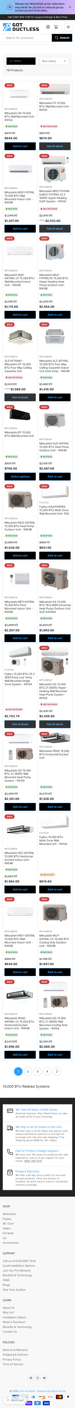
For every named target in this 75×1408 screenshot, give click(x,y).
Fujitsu (44, 502)
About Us (9, 1307)
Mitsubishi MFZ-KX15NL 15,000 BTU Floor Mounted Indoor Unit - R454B (20, 607)
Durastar (8, 1233)
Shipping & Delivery (15, 1354)
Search (64, 37)
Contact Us (10, 1331)
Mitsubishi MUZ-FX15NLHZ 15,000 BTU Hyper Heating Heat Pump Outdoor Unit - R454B (53, 281)
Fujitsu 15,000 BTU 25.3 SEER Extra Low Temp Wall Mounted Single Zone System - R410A (20, 679)
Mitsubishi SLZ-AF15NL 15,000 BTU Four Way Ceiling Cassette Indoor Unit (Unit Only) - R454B (54, 366)
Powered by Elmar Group (51, 1391)
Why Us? (8, 1312)
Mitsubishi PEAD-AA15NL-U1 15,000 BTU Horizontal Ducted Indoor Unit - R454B (19, 1023)
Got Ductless (27, 1391)
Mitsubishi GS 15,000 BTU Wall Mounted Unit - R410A (20, 117)
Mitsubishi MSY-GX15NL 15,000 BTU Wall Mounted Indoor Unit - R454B (20, 941)
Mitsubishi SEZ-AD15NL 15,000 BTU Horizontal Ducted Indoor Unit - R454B (19, 858)
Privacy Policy (12, 1359)
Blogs (6, 1285)
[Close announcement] (70, 7)
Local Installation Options (19, 1265)
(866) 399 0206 (33, 1160)
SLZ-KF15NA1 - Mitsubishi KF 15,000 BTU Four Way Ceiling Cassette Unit (18, 366)
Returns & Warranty (15, 1350)
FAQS (6, 1280)
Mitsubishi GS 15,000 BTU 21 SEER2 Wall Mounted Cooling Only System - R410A (53, 1023)
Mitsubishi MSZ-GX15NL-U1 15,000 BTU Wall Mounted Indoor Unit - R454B (19, 280)
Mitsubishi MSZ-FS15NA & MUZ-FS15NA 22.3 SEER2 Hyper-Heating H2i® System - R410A (54, 196)
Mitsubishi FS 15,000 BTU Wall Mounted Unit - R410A (54, 106)
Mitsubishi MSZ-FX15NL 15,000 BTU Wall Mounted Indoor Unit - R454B (19, 197)
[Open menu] (68, 27)
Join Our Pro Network (17, 1270)
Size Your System (14, 1289)
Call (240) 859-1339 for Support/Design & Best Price (37, 17)
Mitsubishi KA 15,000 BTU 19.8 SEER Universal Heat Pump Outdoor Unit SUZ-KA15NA (54, 607)
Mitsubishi (11, 109)
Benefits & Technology (17, 1275)
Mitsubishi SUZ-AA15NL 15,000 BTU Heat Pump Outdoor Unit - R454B (54, 447)
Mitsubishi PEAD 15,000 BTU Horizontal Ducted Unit (54, 754)
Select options (20, 476)
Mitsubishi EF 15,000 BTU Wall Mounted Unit (19, 434)
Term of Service (13, 1364)
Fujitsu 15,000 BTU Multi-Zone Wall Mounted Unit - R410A (53, 840)
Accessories (11, 1242)
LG (4, 1238)
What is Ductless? (14, 1322)
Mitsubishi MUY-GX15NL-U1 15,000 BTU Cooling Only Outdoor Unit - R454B (54, 941)
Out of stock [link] (55, 146)
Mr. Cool (8, 1223)
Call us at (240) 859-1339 (19, 1261)
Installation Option (14, 1317)
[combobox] (37, 38)
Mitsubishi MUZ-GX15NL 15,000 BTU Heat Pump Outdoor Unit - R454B (20, 526)
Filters (17, 60)
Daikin (7, 1228)
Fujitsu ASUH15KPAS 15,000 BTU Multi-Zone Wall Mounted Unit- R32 (54, 510)
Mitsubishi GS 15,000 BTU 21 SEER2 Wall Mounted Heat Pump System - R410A (18, 775)
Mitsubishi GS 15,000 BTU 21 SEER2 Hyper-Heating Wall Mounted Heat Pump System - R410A (53, 691)
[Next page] (57, 1071)
